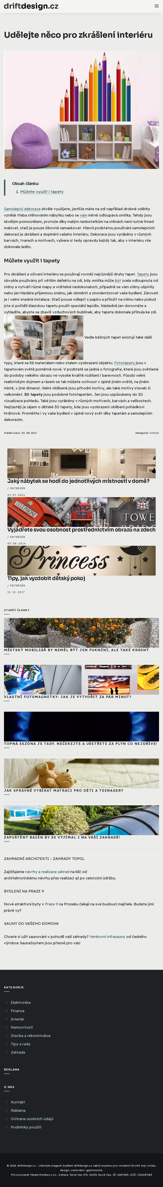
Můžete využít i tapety (42, 191)
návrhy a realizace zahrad (47, 871)
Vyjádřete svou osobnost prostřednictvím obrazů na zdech (81, 530)
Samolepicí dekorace (22, 208)
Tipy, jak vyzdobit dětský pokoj (46, 578)
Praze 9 (51, 904)
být (118, 280)
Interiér (154, 432)
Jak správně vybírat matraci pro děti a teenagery (64, 790)
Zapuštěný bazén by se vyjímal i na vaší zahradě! (62, 837)
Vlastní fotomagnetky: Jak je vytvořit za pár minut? (68, 697)
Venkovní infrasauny (107, 936)
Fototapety (125, 362)
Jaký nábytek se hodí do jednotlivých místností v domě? (78, 481)
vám (83, 215)
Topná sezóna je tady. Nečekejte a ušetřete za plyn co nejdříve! (80, 743)
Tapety (143, 274)
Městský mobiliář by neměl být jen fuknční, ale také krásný (76, 650)
